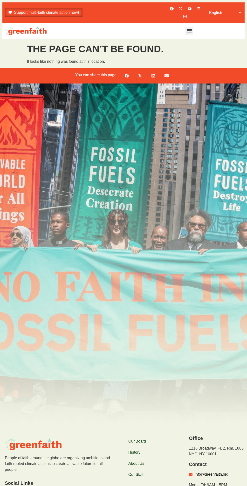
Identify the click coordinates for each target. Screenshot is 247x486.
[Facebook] (172, 9)
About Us (136, 463)
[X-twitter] (181, 9)
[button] (189, 31)
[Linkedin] (198, 9)
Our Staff (135, 474)
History (134, 452)
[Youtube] (189, 9)
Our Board (137, 441)
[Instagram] (185, 16)
